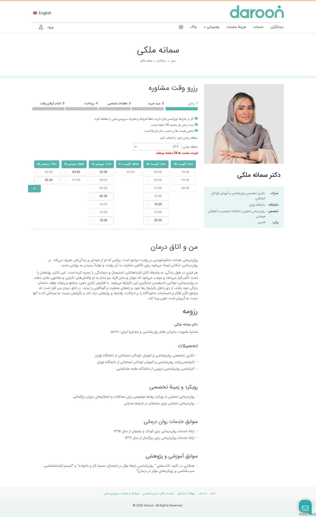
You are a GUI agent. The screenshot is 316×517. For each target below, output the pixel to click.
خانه (213, 493)
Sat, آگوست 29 (183, 164)
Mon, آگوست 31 (128, 164)
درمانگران (161, 61)
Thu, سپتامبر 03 (47, 164)
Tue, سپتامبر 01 (101, 164)
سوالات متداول (186, 493)
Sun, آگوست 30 (156, 164)
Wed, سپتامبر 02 (74, 164)
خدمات (202, 493)
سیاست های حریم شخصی (158, 493)
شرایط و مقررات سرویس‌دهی (129, 119)
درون (173, 61)
